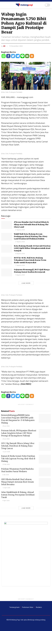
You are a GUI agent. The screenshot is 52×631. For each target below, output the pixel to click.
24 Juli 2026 (6, 439)
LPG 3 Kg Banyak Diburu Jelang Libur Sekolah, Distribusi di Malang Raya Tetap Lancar (17, 446)
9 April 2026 (6, 500)
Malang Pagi (15, 620)
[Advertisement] (26, 593)
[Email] (27, 56)
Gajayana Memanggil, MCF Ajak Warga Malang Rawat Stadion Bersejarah (32, 270)
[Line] (22, 56)
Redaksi (39, 607)
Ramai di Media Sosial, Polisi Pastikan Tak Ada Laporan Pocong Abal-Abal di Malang (18, 458)
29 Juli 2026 (6, 426)
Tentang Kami (14, 607)
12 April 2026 (6, 488)
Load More (26, 283)
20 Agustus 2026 (20, 253)
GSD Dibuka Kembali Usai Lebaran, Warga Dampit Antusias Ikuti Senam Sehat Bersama (17, 482)
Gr (4, 46)
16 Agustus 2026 (20, 275)
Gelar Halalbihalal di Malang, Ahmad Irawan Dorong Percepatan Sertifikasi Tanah (18, 494)
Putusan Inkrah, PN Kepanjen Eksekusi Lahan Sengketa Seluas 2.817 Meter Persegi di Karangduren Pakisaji (18, 433)
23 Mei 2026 (6, 464)
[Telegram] (18, 56)
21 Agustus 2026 (20, 230)
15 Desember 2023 (16, 46)
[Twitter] (13, 56)
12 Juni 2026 (6, 451)
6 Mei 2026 (5, 475)
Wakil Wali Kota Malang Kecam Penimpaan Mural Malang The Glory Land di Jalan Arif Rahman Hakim (30, 236)
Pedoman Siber (27, 607)
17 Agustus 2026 (20, 265)
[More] (32, 56)
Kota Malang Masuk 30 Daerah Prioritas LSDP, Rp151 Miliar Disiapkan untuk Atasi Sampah (32, 248)
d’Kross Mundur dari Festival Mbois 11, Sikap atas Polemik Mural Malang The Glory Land (31, 224)
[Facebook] (8, 56)
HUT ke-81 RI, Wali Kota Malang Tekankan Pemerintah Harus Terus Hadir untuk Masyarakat (30, 260)
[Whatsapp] (3, 56)
